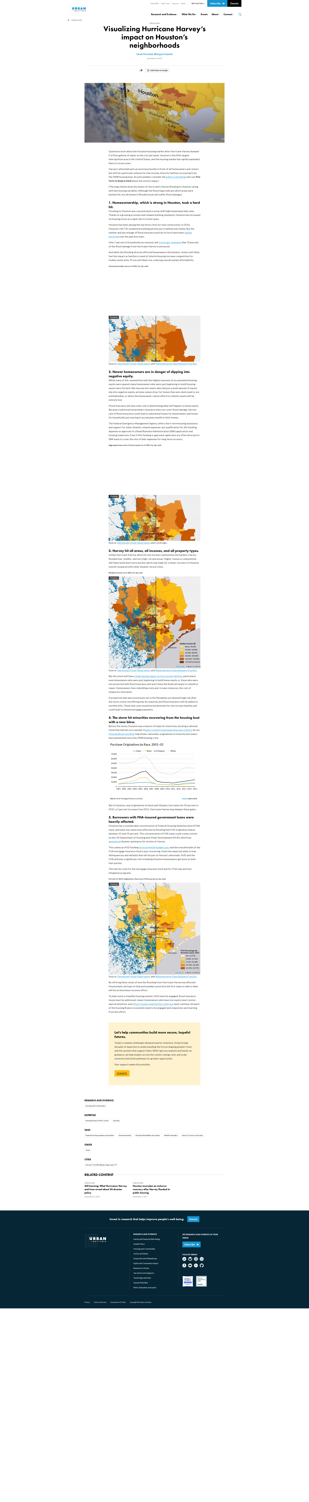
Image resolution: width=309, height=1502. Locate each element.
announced (115, 841)
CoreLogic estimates (170, 242)
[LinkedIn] (184, 1260)
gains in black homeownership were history (168, 729)
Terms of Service (100, 1302)
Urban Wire (154, 23)
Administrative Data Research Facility (176, 363)
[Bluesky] (190, 1260)
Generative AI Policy (118, 1302)
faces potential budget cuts (154, 847)
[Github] (202, 1266)
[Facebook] (184, 1266)
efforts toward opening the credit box (152, 1003)
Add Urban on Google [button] (159, 70)
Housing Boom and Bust (122, 733)
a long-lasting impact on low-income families (158, 676)
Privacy (87, 1302)
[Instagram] (202, 1260)
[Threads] (196, 1260)
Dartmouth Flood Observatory (134, 363)
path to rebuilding (176, 176)
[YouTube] (190, 1266)
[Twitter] (196, 1266)
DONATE (122, 1073)
